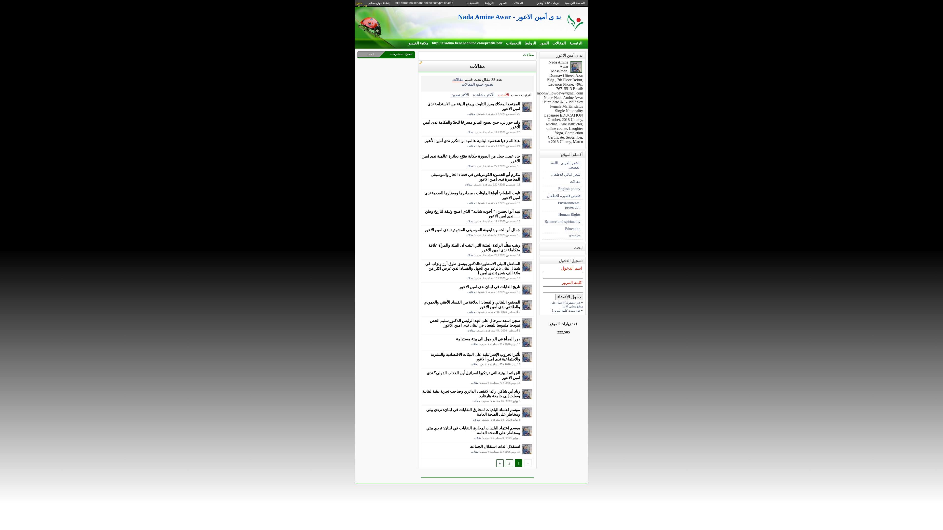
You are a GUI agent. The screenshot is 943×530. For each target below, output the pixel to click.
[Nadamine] (527, 110)
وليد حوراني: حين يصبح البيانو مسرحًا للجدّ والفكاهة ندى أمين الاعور (471, 124)
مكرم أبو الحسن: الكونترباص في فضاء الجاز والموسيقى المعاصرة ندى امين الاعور (475, 176)
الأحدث (503, 95)
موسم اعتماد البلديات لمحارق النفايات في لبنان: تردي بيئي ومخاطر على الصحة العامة (473, 412)
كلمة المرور (572, 282)
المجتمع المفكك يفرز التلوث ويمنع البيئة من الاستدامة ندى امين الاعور (474, 106)
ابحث (371, 54)
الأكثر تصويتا (459, 95)
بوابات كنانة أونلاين (548, 3)
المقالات (559, 43)
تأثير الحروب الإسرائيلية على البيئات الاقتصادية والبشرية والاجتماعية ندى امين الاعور (475, 356)
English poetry (569, 188)
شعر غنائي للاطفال (566, 174)
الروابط (530, 43)
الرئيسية (575, 43)
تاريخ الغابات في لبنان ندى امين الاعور (489, 287)
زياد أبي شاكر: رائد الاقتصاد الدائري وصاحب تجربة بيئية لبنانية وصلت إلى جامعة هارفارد (471, 393)
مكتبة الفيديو (418, 43)
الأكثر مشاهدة (483, 95)
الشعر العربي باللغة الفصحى (566, 165)
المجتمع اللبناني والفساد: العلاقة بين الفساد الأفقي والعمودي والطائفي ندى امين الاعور (472, 304)
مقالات (528, 55)
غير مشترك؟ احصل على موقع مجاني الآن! (567, 304)
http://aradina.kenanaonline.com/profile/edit (467, 43)
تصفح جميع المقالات (477, 84)
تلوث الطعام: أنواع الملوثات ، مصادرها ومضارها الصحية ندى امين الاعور (472, 195)
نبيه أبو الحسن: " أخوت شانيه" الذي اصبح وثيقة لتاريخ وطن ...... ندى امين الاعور (472, 213)
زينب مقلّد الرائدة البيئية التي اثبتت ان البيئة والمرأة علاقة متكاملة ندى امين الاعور (474, 247)
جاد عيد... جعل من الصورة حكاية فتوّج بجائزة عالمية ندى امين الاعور (471, 158)
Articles (575, 236)
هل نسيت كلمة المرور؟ (566, 310)
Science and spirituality (563, 221)
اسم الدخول (571, 268)
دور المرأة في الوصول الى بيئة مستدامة (488, 339)
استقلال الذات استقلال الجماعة (495, 446)
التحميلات (513, 43)
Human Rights (569, 214)
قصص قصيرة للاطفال (564, 196)
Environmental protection (569, 205)
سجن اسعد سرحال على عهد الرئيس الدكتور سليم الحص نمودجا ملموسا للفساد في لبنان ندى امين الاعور (475, 322)
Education (573, 228)
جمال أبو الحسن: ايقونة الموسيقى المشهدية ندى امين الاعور (472, 230)
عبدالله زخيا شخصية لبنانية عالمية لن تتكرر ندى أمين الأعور (472, 141)
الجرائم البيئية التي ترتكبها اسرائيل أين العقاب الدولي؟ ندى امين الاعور (473, 375)
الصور (544, 43)
